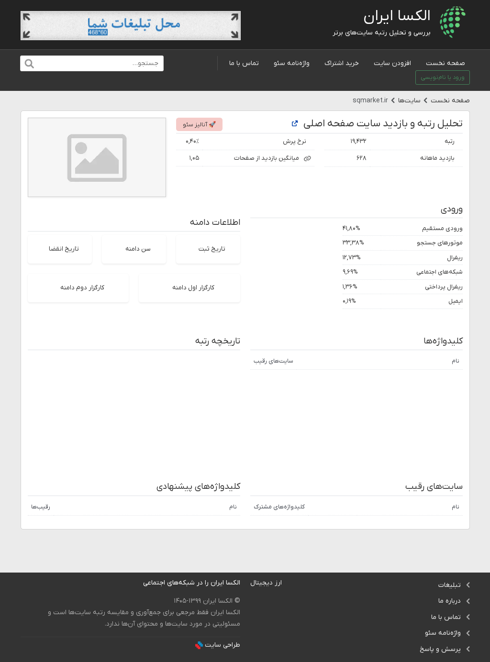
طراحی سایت (222, 645)
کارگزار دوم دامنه (82, 288)
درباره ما (449, 601)
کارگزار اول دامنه (193, 288)
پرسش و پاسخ (440, 649)
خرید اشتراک (341, 63)
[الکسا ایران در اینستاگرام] (135, 583)
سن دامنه (138, 249)
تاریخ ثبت (212, 249)
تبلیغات (449, 585)
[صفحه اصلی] (294, 124)
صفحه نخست (445, 63)
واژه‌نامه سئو (292, 63)
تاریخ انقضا (64, 249)
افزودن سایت (392, 63)
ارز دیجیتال (266, 582)
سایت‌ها (409, 100)
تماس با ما (244, 63)
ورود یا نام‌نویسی (443, 77)
